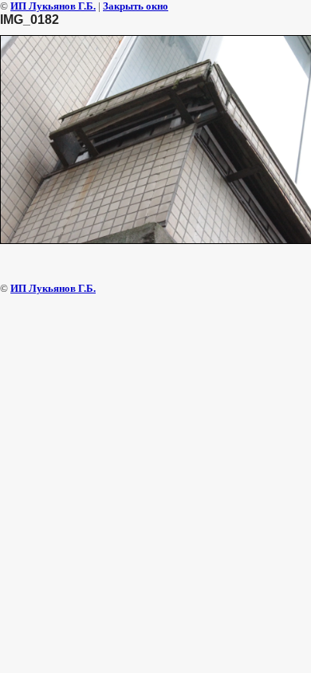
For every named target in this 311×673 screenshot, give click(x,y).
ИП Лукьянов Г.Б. (53, 6)
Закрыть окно (135, 6)
